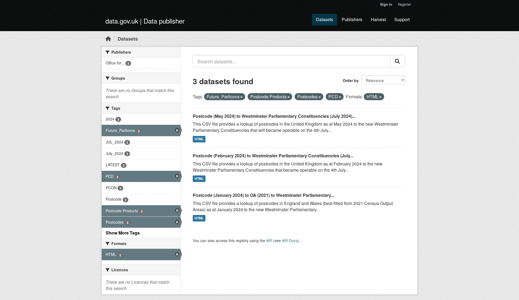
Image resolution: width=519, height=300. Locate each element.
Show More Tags (123, 233)
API (269, 240)
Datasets (324, 19)
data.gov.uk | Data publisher (145, 20)
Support (402, 19)
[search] (397, 61)
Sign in (386, 4)
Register (404, 4)
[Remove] (241, 97)
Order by (351, 80)
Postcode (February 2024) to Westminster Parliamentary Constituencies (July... (273, 155)
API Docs (290, 240)
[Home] (108, 38)
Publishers (352, 19)
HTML (199, 138)
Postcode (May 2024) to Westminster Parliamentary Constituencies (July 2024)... (274, 116)
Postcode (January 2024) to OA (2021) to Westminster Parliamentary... (263, 195)
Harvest (378, 19)
